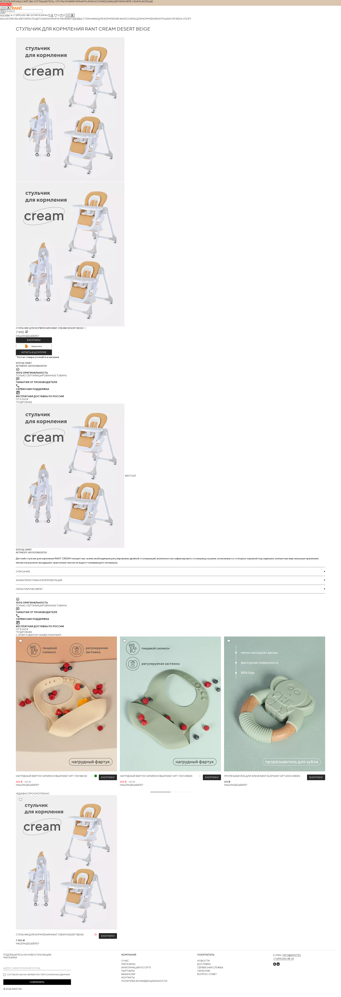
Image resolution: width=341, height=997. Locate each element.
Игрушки (164, 18)
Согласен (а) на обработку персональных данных (38, 974)
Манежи (65, 18)
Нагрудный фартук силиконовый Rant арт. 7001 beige (51, 776)
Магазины (40, 15)
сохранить (37, 982)
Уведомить (36, 346)
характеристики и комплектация (39, 580)
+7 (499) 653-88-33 (22, 15)
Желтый (130, 475)
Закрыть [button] (6, 4)
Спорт (187, 18)
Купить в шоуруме (33, 352)
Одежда (77, 18)
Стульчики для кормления (101, 18)
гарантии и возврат (29, 589)
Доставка (204, 964)
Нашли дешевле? (27, 336)
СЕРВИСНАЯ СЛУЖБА (210, 967)
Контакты (128, 977)
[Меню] (69, 15)
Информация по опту (136, 967)
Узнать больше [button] (142, 1)
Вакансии (128, 974)
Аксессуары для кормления (139, 18)
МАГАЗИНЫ (128, 964)
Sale (3, 18)
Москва (5, 15)
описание (23, 571)
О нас (125, 960)
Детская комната (48, 18)
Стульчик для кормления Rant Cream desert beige (50, 934)
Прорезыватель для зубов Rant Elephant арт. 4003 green (262, 776)
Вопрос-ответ (207, 974)
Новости (203, 960)
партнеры (128, 970)
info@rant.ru (292, 955)
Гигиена (177, 18)
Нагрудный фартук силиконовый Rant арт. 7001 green (156, 776)
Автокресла (27, 18)
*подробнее (24, 402)
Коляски (12, 18)
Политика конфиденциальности (144, 981)
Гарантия (203, 970)
